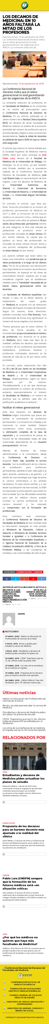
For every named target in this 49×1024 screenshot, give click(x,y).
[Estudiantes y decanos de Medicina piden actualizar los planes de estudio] (24, 756)
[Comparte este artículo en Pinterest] (33, 579)
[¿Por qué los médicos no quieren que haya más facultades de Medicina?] (24, 918)
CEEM (5, 772)
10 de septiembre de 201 (30, 83)
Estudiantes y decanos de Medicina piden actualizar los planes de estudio (24, 713)
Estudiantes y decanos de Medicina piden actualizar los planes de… (22, 652)
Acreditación (24, 572)
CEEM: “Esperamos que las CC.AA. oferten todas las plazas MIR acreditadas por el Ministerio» (24, 721)
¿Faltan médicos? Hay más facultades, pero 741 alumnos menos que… (24, 681)
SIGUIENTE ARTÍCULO (35, 587)
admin (8, 604)
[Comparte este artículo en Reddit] (42, 579)
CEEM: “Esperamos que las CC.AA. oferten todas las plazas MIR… (24, 659)
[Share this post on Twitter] (15, 579)
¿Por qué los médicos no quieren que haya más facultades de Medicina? (20, 941)
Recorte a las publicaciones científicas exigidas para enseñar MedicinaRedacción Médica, (15, 596)
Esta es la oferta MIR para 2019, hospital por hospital (36, 593)
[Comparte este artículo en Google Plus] (24, 579)
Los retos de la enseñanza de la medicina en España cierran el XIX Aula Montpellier (24, 729)
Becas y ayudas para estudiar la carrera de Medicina (21, 644)
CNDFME (38, 572)
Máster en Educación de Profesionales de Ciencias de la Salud (23, 637)
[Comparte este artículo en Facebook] (7, 579)
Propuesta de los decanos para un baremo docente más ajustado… (24, 674)
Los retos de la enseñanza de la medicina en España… (24, 666)
